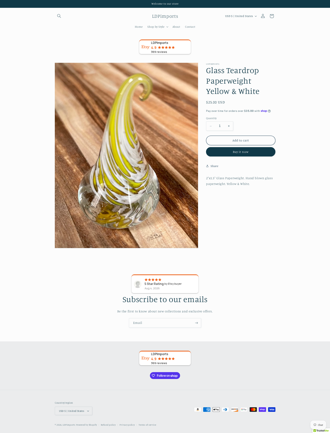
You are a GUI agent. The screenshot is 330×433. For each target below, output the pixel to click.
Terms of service (147, 424)
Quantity (211, 118)
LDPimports (69, 424)
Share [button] (214, 166)
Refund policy (108, 424)
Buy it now (241, 152)
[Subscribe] (196, 322)
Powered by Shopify (86, 424)
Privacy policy (127, 424)
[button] (59, 16)
